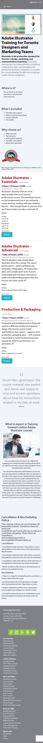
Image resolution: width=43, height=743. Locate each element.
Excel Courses (7, 684)
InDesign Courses (9, 668)
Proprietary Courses (10, 650)
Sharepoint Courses (10, 679)
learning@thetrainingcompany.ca (16, 540)
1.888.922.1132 (8, 621)
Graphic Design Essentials (12, 723)
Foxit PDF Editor (8, 714)
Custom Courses (8, 648)
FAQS (5, 736)
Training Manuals (9, 653)
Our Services (8, 638)
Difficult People (8, 721)
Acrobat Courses (8, 661)
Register (7, 234)
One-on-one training (10, 646)
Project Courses (8, 691)
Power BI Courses (9, 698)
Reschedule (7, 734)
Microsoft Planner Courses (12, 700)
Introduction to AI (9, 711)
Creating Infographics (10, 718)
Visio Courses (7, 693)
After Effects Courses (10, 664)
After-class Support (9, 655)
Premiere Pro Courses (10, 673)
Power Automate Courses (12, 705)
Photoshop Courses (10, 671)
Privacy (5, 738)
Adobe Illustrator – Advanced (17, 248)
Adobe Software (9, 659)
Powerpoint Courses (10, 689)
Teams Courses (8, 703)
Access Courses (8, 682)
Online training (8, 643)
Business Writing (9, 716)
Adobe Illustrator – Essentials (17, 180)
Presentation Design (10, 728)
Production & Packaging (21, 309)
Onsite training (8, 641)
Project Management (10, 725)
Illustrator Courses (9, 666)
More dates (5, 231)
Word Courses (8, 696)
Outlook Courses (9, 686)
